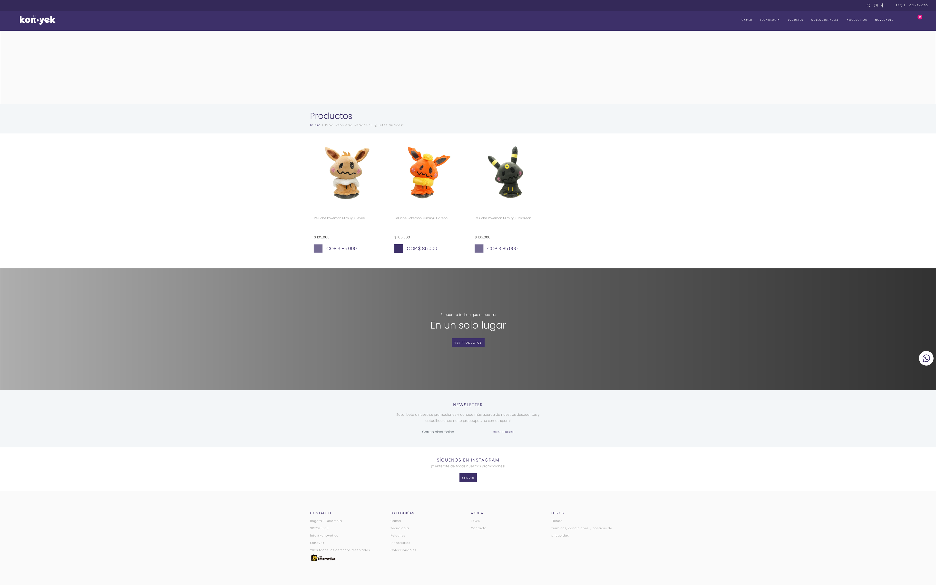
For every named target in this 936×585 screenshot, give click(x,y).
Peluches (397, 535)
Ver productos (468, 343)
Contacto (918, 5)
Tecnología (770, 20)
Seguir (468, 478)
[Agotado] (318, 248)
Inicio (315, 125)
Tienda (557, 521)
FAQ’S (901, 5)
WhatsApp (868, 5)
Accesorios (857, 20)
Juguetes (795, 20)
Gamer (746, 20)
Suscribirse (503, 432)
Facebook (882, 5)
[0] (915, 20)
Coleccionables (825, 20)
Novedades (884, 20)
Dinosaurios (400, 543)
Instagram (875, 5)
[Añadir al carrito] (398, 248)
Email (888, 5)
